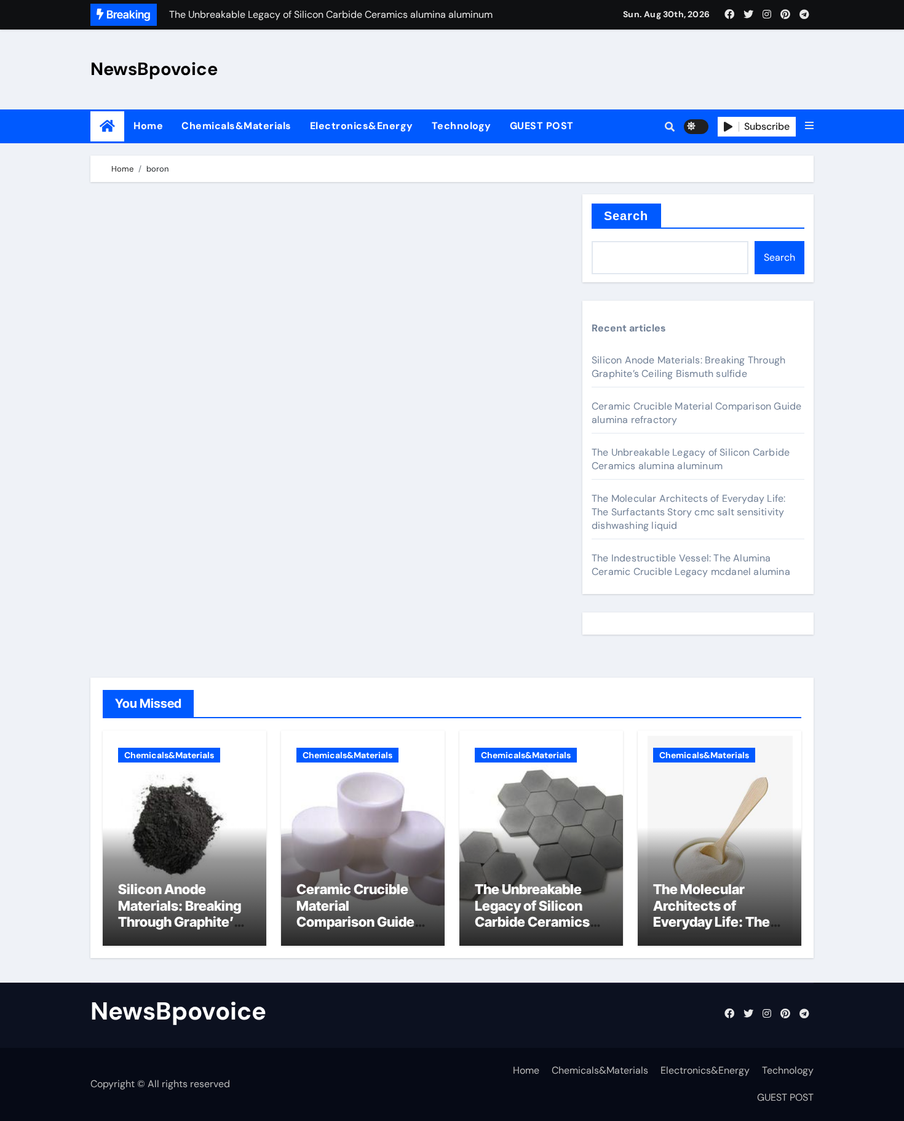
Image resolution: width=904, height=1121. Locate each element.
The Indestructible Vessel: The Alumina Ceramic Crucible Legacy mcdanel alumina (691, 565)
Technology (461, 125)
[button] (809, 126)
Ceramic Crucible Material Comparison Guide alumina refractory (355, 913)
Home (148, 125)
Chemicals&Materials (236, 125)
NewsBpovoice (154, 69)
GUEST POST (542, 125)
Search (626, 216)
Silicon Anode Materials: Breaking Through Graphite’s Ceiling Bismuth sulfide (688, 367)
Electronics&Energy (361, 125)
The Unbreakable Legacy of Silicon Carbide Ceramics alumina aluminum (691, 459)
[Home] (107, 126)
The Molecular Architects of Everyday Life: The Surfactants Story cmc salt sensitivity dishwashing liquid (688, 512)
